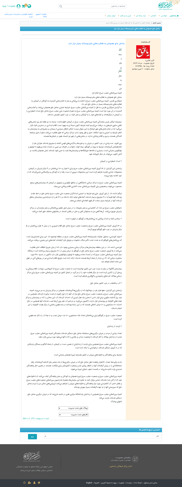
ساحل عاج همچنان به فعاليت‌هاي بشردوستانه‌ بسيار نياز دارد (96, 44)
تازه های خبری (125, 23)
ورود (4, 6)
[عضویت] (29, 483)
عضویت (11, 6)
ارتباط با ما (138, 482)
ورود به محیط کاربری (108, 482)
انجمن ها (136, 23)
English (89, 482)
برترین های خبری (112, 23)
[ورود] (34, 483)
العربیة (96, 482)
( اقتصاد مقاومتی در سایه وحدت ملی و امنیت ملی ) (18, 15)
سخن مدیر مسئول (150, 482)
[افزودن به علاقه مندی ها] (24, 483)
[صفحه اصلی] (39, 483)
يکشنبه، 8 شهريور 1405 (41, 15)
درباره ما (129, 482)
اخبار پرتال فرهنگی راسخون (120, 466)
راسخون (173, 15)
